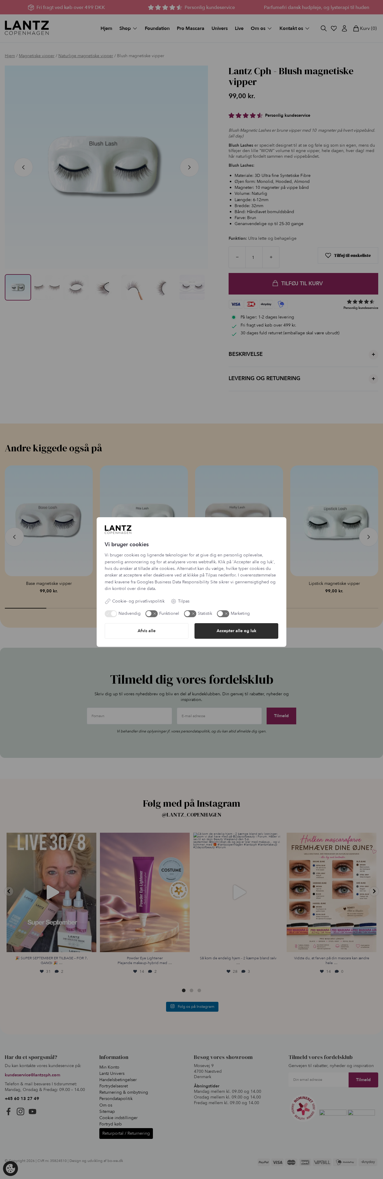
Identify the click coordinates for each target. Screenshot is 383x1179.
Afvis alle (147, 631)
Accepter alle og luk (236, 631)
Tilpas (183, 601)
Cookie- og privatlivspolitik (138, 601)
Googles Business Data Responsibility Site (177, 582)
